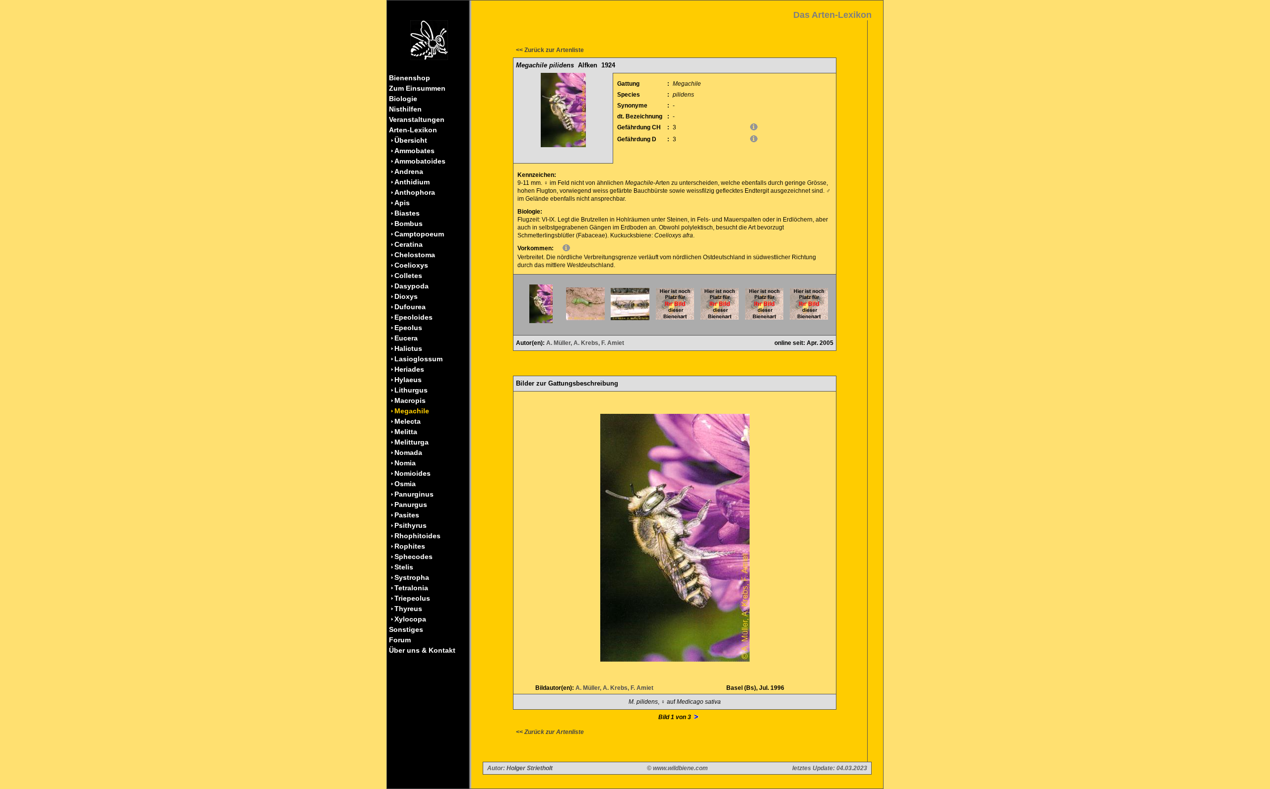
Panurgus (410, 504)
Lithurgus (411, 390)
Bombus (408, 223)
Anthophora (414, 192)
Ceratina (408, 244)
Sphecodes (413, 557)
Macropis (410, 400)
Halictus (408, 348)
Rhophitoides (417, 536)
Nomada (408, 452)
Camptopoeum (419, 234)
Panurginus (414, 494)
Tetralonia (411, 588)
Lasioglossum (418, 359)
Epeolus (408, 328)
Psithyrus (410, 525)
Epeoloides (413, 317)
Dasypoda (411, 286)
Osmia (405, 484)
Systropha (411, 577)
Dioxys (406, 296)
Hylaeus (408, 380)
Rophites (409, 546)
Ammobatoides (419, 161)
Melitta (405, 432)
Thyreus (408, 609)
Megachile (411, 411)
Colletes (408, 276)
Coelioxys (411, 265)
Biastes (407, 213)
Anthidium (412, 182)
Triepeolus (412, 598)
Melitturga (411, 442)
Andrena (408, 171)
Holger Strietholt (530, 768)
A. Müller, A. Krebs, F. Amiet (585, 342)
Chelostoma (414, 255)
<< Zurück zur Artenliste (550, 50)
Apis (402, 203)
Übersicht (410, 140)
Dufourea (410, 307)
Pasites (406, 515)
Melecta (407, 421)
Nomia (405, 463)
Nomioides (412, 473)
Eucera (406, 338)
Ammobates (414, 151)
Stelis (403, 567)
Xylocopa (410, 619)
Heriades (409, 369)
